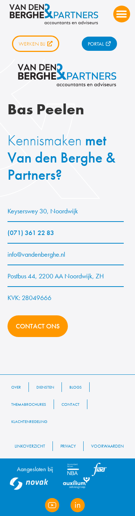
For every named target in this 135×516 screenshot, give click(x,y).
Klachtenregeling (29, 421)
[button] (121, 14)
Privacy (68, 446)
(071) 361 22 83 (31, 232)
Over (16, 387)
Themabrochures (28, 404)
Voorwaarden (107, 446)
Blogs (75, 387)
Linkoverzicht (30, 446)
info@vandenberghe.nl (36, 254)
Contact (71, 404)
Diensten (45, 387)
